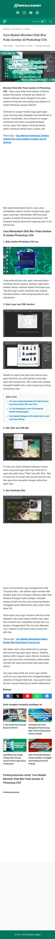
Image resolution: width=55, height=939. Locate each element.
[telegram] (47, 696)
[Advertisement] (27, 175)
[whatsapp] (37, 696)
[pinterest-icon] (37, 13)
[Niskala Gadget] (27, 5)
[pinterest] (27, 696)
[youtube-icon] (31, 13)
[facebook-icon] (18, 13)
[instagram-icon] (24, 13)
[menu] (6, 21)
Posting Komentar (43, 46)
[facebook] (8, 696)
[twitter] (18, 696)
